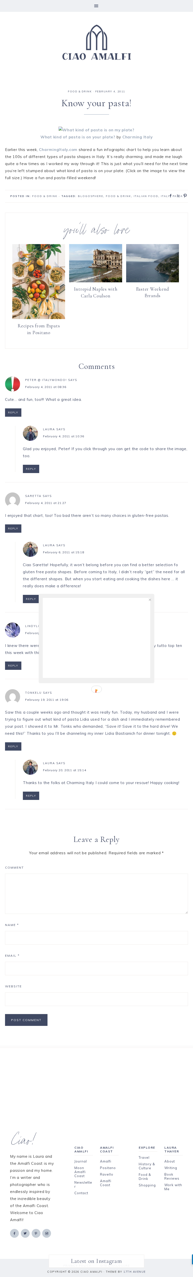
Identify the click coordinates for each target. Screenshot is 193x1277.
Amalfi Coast (105, 1183)
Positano (108, 1168)
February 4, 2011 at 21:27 (45, 503)
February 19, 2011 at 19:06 (46, 700)
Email (12, 955)
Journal (80, 1161)
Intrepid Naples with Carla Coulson (96, 292)
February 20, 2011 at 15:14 (64, 770)
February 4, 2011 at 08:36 (45, 387)
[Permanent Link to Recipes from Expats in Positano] (38, 317)
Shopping (147, 1185)
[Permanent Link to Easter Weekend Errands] (152, 281)
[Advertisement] (96, 1083)
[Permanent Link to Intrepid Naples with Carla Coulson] (95, 281)
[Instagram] (47, 1233)
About (169, 1161)
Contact (81, 1193)
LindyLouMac (38, 626)
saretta (33, 496)
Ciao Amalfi (96, 42)
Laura (49, 429)
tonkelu (33, 692)
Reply (13, 412)
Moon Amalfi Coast (80, 1172)
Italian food (146, 196)
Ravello (106, 1174)
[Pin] (184, 195)
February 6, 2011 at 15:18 (63, 552)
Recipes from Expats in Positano (39, 329)
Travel (144, 1157)
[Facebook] (15, 1233)
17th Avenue (134, 1271)
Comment (14, 867)
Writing (170, 1168)
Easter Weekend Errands (152, 292)
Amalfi (105, 1161)
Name (12, 925)
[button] (96, 6)
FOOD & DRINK (80, 91)
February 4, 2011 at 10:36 (63, 436)
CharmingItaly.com (58, 149)
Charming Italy (137, 137)
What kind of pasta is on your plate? (77, 137)
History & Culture (147, 1166)
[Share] (169, 195)
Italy (165, 196)
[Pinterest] (36, 1233)
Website (13, 986)
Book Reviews (171, 1176)
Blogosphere (90, 196)
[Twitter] (25, 1233)
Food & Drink (118, 196)
